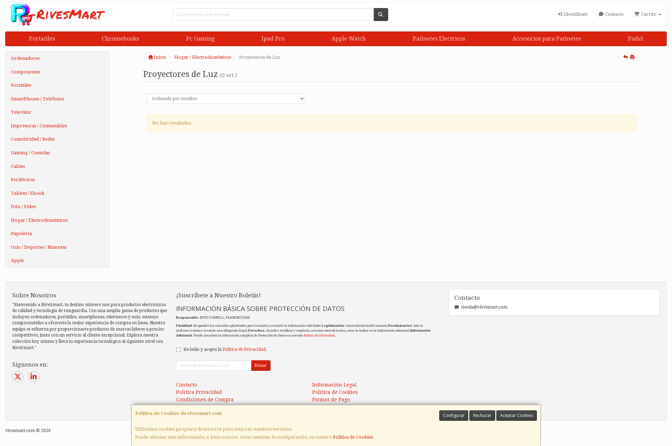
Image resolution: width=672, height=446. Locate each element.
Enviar (261, 365)
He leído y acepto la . (225, 349)
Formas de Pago (331, 399)
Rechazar (482, 415)
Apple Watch (348, 38)
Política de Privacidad (319, 335)
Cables (18, 166)
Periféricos (23, 179)
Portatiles (42, 38)
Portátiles (21, 85)
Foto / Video (23, 206)
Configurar (453, 415)
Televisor (21, 112)
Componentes (25, 72)
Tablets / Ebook (27, 193)
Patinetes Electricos (439, 38)
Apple (17, 260)
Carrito (649, 14)
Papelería (21, 233)
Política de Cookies (353, 437)
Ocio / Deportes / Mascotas (38, 247)
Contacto (614, 14)
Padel (635, 38)
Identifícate (575, 14)
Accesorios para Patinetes (546, 38)
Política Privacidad (199, 392)
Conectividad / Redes (33, 139)
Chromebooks (120, 38)
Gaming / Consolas (30, 152)
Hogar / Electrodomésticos (39, 220)
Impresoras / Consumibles (39, 125)
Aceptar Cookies (516, 415)
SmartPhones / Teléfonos (37, 98)
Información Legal (334, 385)
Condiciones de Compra (205, 399)
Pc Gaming (200, 38)
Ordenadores (25, 58)
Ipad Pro (273, 38)
